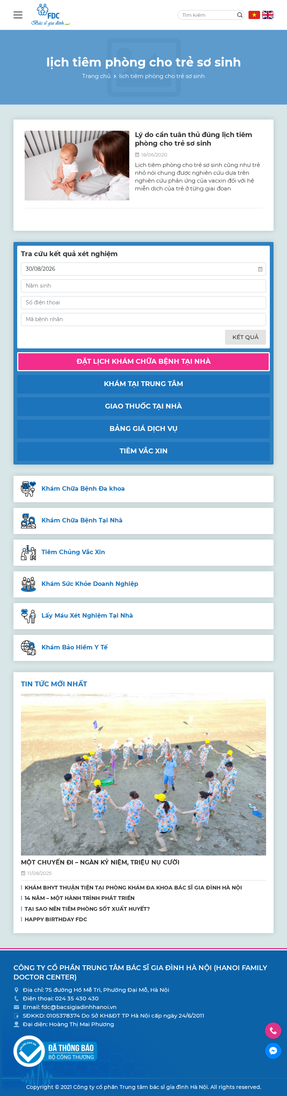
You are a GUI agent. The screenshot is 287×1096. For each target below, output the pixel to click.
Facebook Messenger (273, 1051)
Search (240, 15)
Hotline (273, 1030)
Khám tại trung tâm (143, 384)
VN (254, 15)
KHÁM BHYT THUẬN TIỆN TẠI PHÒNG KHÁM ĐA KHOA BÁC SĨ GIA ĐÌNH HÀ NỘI (133, 887)
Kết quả (245, 337)
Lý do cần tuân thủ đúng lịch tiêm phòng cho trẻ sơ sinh (193, 139)
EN (268, 15)
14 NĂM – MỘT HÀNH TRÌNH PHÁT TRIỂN (80, 898)
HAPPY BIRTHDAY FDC (56, 919)
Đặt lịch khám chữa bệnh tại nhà (144, 361)
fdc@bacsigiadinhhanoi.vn (79, 1006)
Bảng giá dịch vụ (143, 429)
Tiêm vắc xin (144, 451)
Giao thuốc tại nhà (143, 406)
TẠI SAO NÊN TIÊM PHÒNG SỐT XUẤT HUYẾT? (87, 909)
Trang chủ (96, 76)
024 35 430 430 (77, 998)
